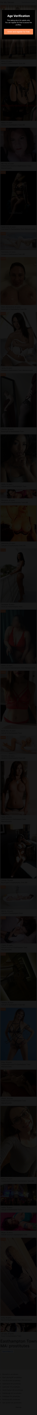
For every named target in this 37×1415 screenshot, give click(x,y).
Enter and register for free (19, 32)
